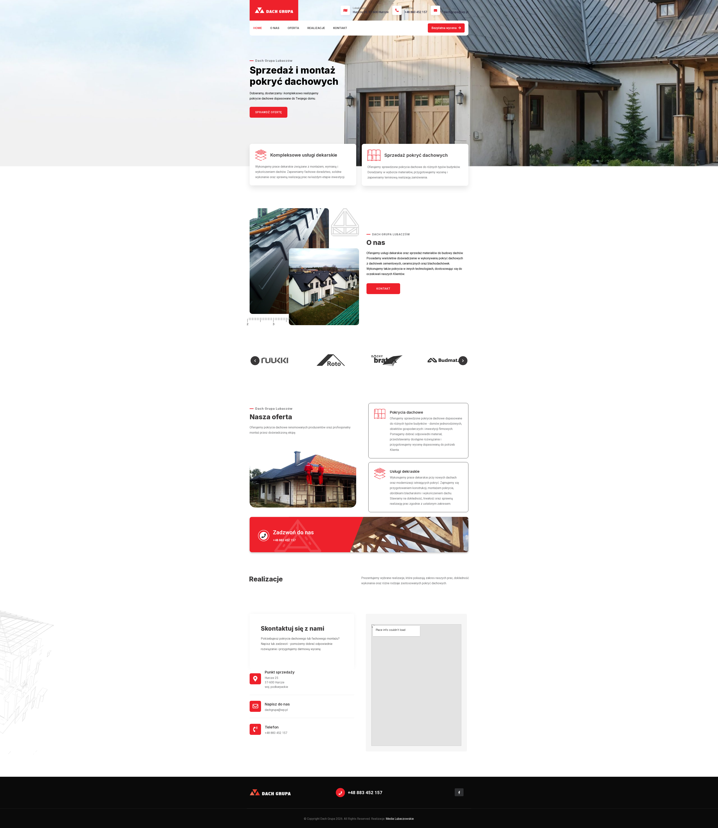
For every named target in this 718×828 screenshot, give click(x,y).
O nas (274, 28)
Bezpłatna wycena (444, 28)
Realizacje (316, 28)
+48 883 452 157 (415, 10)
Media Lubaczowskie (400, 819)
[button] (255, 360)
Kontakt (340, 28)
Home (257, 28)
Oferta (293, 28)
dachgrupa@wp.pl (455, 10)
